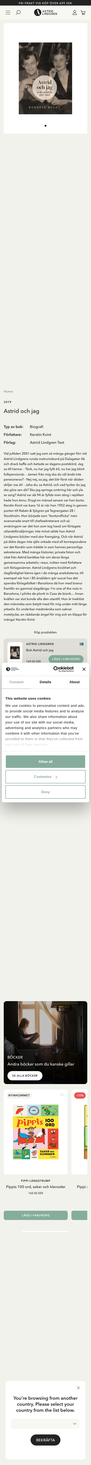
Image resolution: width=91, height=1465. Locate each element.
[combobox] (45, 1424)
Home (8, 391)
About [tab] (75, 682)
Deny (45, 792)
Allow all (45, 761)
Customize (43, 777)
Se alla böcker (25, 1075)
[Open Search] (20, 12)
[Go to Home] (45, 12)
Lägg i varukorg (66, 659)
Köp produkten (45, 632)
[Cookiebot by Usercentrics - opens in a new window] (55, 669)
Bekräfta (45, 1440)
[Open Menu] (8, 12)
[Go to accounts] (73, 12)
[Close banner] (84, 669)
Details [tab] (45, 682)
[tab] (45, 126)
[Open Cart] (81, 12)
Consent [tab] (16, 682)
